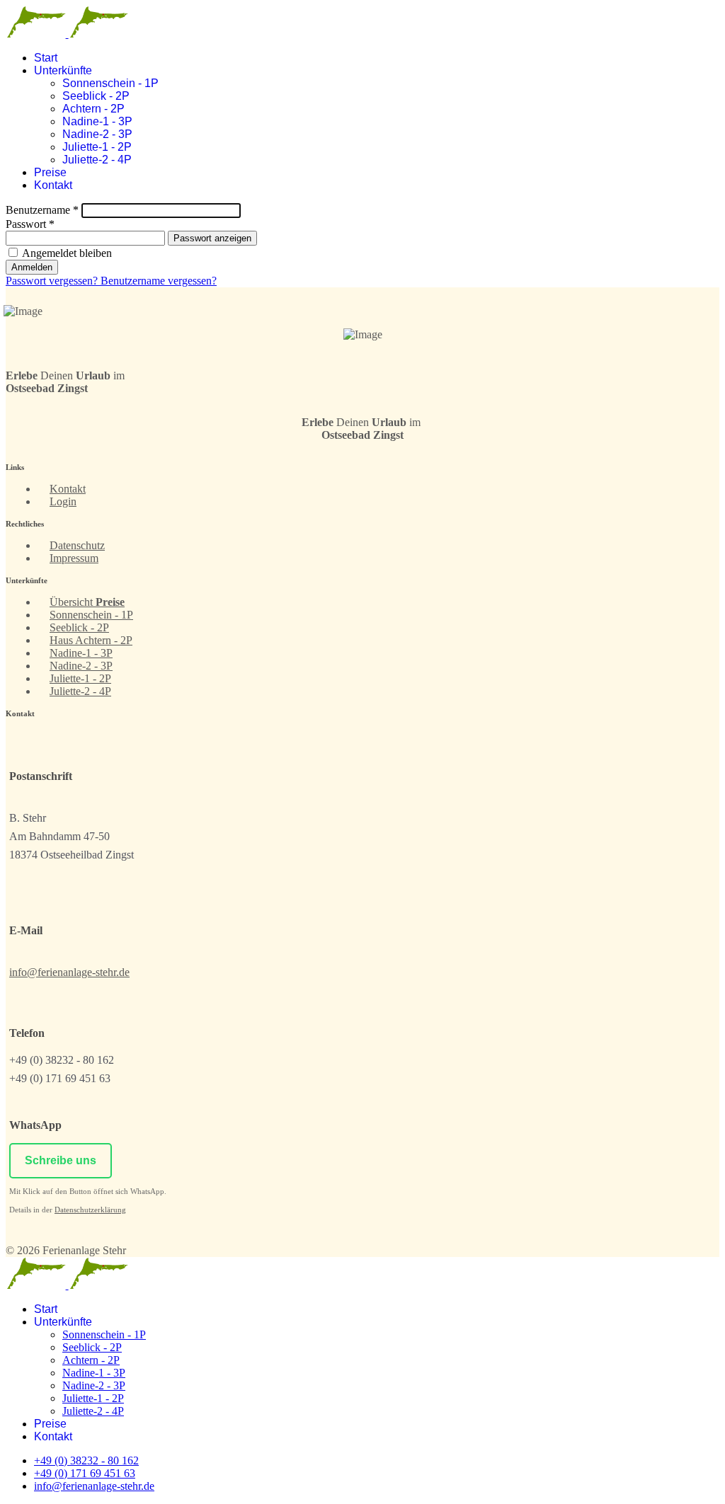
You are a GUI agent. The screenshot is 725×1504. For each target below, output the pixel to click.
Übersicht (87, 602)
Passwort (30, 224)
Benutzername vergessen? (159, 281)
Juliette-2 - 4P (97, 160)
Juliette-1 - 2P (97, 147)
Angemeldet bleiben (66, 253)
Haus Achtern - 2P (91, 640)
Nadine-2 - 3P (97, 134)
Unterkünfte (63, 70)
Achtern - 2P (93, 109)
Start (45, 58)
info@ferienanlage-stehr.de (69, 972)
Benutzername (42, 210)
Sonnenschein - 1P (110, 83)
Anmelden (31, 267)
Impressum (74, 558)
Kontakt (53, 185)
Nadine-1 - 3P (97, 121)
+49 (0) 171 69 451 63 (84, 1473)
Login (63, 501)
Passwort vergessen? (53, 281)
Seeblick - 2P (96, 96)
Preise (50, 172)
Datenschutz (77, 545)
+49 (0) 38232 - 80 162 (86, 1460)
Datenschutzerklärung (90, 1209)
